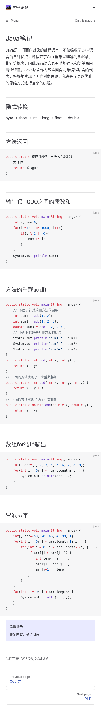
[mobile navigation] (93, 7)
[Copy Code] (93, 157)
